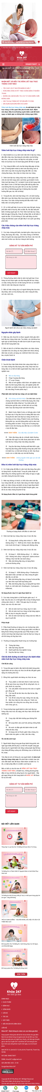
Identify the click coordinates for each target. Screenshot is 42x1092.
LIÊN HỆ (5, 1013)
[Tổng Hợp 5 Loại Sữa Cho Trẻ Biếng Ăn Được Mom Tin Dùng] (21, 836)
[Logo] (21, 989)
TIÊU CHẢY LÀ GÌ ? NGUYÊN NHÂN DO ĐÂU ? (17, 88)
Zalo (26, 1091)
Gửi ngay (11, 273)
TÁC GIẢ (5, 1016)
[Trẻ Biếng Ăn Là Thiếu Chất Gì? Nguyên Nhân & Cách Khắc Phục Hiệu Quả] (21, 860)
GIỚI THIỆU (6, 1020)
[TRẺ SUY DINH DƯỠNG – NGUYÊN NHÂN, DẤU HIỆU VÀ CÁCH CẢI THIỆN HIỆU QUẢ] (21, 909)
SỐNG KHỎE (6, 1009)
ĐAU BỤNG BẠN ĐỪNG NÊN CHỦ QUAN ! (15, 104)
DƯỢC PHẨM (7, 1002)
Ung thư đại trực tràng (16, 652)
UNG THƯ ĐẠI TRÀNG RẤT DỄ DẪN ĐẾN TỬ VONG (18, 101)
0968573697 (28, 47)
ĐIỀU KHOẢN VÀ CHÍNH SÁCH (12, 1024)
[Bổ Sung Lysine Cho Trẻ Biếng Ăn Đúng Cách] (21, 957)
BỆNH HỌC (6, 1006)
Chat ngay (16, 1091)
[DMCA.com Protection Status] (8, 1073)
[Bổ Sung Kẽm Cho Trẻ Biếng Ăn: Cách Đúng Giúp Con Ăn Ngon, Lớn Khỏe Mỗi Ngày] (21, 933)
